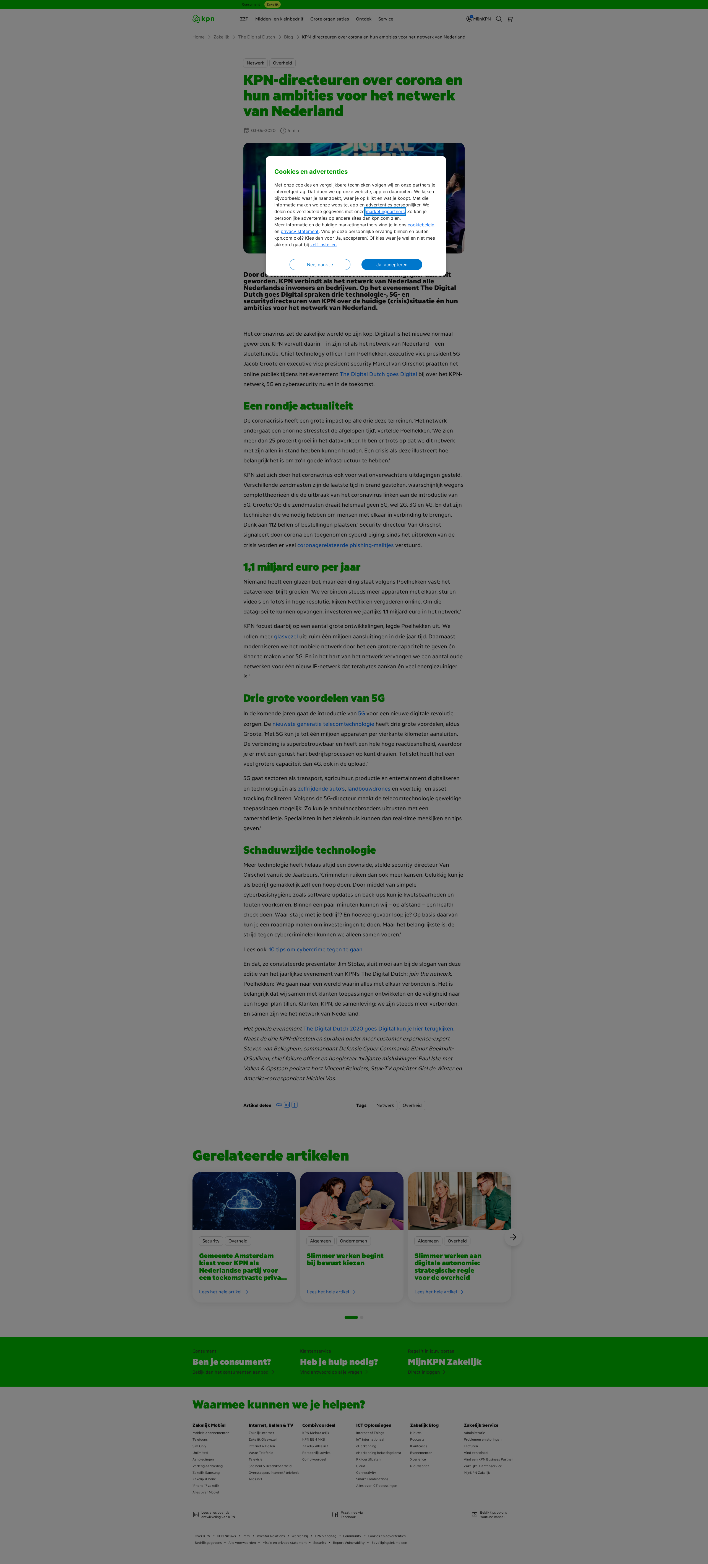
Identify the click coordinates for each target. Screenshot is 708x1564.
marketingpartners (385, 211)
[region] (356, 216)
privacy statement (300, 231)
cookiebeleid (421, 224)
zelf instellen (323, 244)
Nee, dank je (320, 264)
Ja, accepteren (391, 264)
